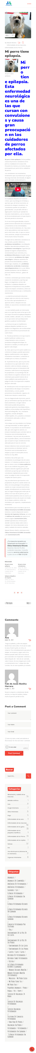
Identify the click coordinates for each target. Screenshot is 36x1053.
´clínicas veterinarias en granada (17, 1035)
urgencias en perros (15, 1025)
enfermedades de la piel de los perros (17, 941)
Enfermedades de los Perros (13, 47)
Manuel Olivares (11, 43)
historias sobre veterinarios (17, 958)
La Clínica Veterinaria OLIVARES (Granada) (15, 965)
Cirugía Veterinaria (13, 808)
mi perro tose (12, 985)
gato (17, 952)
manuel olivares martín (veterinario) (16, 974)
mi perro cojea (22, 978)
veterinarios (22, 1028)
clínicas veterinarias (15, 893)
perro (25, 988)
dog (10, 930)
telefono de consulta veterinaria (15, 1018)
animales (11, 877)
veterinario (12, 1028)
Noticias (10, 844)
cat (17, 890)
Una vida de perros (15, 1022)
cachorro (11, 890)
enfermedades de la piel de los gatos (17, 934)
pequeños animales (14, 988)
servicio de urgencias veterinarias (15, 1002)
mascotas (12, 978)
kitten (11, 961)
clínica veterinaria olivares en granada (18, 910)
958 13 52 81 (23, 554)
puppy (19, 991)
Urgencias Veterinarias (14, 857)
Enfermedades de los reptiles (17, 840)
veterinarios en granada (16, 1031)
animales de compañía (16, 881)
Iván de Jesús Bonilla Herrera (16, 685)
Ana (7, 637)
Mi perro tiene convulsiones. (22, 565)
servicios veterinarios (21, 552)
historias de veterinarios (16, 955)
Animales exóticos (13, 800)
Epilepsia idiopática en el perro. (10, 577)
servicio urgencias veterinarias (14, 1010)
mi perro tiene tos (15, 981)
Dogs (9, 815)
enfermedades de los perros (18, 949)
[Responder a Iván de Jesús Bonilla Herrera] (29, 689)
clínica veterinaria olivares (18, 904)
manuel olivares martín (17, 970)
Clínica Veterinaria (13, 812)
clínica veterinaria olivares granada (18, 918)
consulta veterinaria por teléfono (17, 925)
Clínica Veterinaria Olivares (17, 546)
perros (10, 991)
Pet (9, 848)
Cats (9, 804)
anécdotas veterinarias (16, 887)
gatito (11, 952)
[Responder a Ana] (29, 640)
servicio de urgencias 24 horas (16, 995)
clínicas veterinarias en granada (16, 897)
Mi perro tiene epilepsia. (9, 565)
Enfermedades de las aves (16, 819)
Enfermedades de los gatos (16, 827)
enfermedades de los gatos (18, 946)
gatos (22, 952)
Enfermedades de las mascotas (16, 45)
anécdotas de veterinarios (17, 884)
